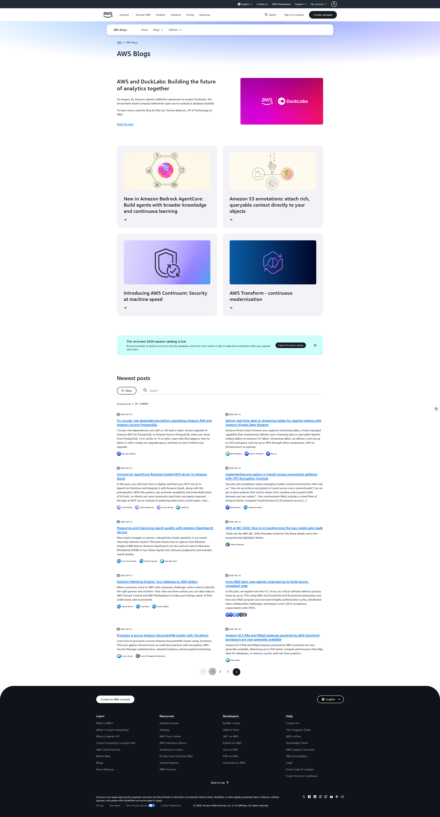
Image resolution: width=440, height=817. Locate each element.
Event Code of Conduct (300, 769)
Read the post (125, 124)
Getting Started (169, 723)
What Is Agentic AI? (107, 736)
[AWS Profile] (334, 4)
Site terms (114, 805)
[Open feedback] (436, 408)
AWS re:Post (293, 736)
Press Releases (105, 769)
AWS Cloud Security (108, 749)
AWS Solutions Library (173, 743)
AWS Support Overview (300, 749)
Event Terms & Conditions (301, 776)
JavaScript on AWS (234, 762)
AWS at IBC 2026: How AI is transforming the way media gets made (274, 528)
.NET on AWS (231, 736)
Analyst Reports (169, 762)
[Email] (342, 797)
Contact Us (292, 723)
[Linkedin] (315, 797)
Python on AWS (232, 743)
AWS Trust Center (170, 736)
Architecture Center (171, 749)
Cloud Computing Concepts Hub (115, 743)
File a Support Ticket (298, 729)
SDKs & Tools (231, 729)
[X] (303, 797)
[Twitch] (325, 797)
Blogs (99, 762)
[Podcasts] (337, 797)
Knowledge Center (297, 743)
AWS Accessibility (296, 756)
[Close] (315, 345)
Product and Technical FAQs (176, 756)
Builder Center (231, 723)
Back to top (218, 782)
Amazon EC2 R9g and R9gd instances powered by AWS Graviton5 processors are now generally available (273, 637)
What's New (103, 756)
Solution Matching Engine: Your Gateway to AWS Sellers (157, 581)
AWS (119, 42)
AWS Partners (168, 769)
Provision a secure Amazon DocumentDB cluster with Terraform (162, 635)
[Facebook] (309, 797)
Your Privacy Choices (137, 805)
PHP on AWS (230, 756)
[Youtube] (331, 797)
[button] (143, 15)
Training (164, 729)
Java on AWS (230, 749)
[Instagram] (320, 797)
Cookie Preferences (171, 805)
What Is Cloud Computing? (112, 729)
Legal (289, 762)
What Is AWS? (104, 723)
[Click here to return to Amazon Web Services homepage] (108, 16)
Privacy (100, 805)
